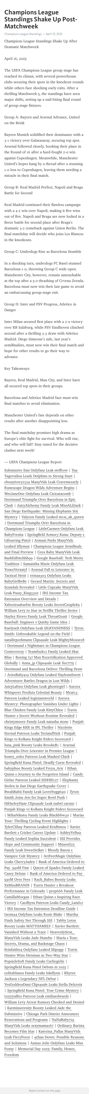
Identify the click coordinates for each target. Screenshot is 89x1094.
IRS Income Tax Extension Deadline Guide (41, 908)
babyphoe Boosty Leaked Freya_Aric (33, 768)
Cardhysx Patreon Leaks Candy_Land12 (51, 902)
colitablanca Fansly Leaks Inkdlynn (32, 973)
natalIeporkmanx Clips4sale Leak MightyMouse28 (44, 640)
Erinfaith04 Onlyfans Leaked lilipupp (34, 949)
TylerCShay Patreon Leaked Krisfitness (35, 827)
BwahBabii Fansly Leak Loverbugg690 (35, 791)
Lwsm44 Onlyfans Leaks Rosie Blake (33, 914)
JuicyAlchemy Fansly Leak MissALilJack (49, 505)
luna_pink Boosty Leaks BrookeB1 (31, 745)
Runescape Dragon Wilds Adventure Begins (39, 487)
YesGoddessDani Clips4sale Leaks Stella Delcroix (43, 984)
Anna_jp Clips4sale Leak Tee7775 (48, 663)
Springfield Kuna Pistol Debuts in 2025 (35, 967)
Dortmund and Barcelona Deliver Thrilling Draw (43, 669)
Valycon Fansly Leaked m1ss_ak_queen (53, 517)
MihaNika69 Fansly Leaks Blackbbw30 (38, 815)
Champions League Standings (23, 34)
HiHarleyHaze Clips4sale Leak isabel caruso (39, 803)
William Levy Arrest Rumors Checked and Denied (44, 1002)
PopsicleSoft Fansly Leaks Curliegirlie (34, 961)
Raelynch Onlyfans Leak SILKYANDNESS (37, 628)
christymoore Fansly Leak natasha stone (36, 721)
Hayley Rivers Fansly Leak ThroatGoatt (35, 616)
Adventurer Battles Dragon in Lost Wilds (37, 680)
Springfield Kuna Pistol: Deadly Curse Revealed (42, 762)
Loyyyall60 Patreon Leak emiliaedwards (36, 996)
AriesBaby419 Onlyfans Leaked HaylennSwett (44, 674)
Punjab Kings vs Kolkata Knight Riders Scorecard (43, 809)
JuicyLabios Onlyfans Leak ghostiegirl (34, 686)
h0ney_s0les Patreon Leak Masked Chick (37, 756)
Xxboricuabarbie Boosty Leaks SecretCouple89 (42, 604)
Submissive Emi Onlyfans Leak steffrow (36, 470)
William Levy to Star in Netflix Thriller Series (40, 610)
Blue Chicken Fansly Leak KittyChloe (33, 710)
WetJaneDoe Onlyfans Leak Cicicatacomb (37, 493)
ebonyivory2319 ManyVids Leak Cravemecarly (41, 482)
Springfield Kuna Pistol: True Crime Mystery (43, 990)
